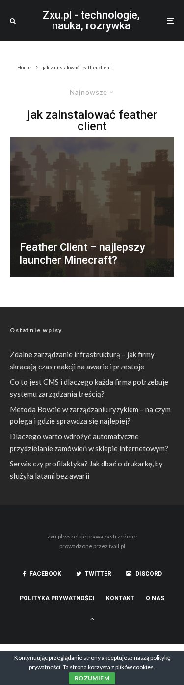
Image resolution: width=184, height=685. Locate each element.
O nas (155, 598)
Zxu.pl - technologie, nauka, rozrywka (91, 20)
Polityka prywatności (57, 598)
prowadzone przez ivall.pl (92, 546)
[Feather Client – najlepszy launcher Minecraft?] (92, 207)
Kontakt (120, 598)
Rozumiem (92, 678)
